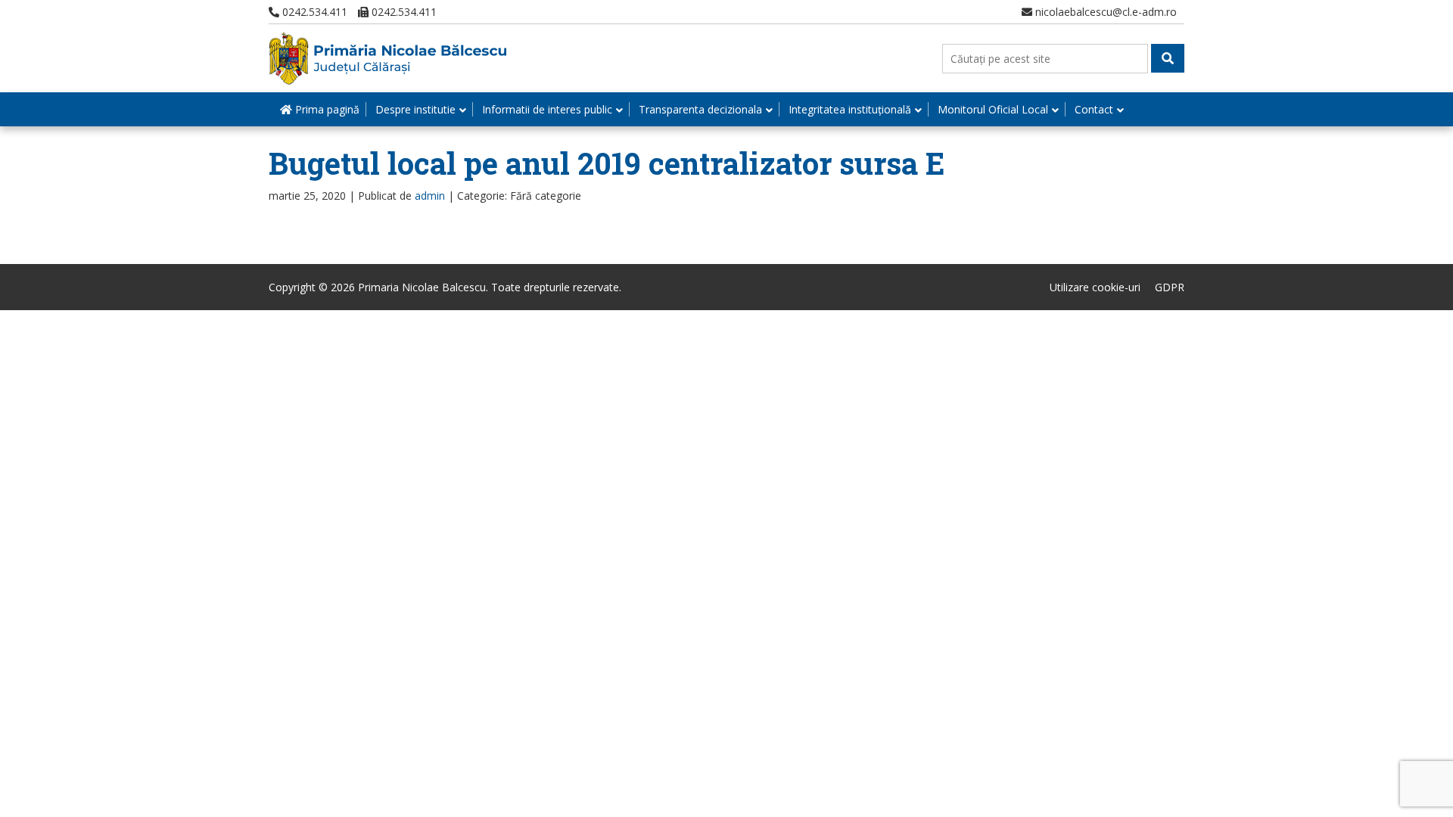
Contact (1094, 109)
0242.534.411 (313, 12)
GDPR (1169, 287)
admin (430, 195)
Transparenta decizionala (700, 109)
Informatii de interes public (547, 109)
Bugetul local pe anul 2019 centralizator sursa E (606, 163)
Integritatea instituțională (850, 109)
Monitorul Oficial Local (993, 109)
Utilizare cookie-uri (1095, 287)
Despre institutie (415, 109)
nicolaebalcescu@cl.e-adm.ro (1104, 12)
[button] (1167, 58)
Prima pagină (325, 109)
